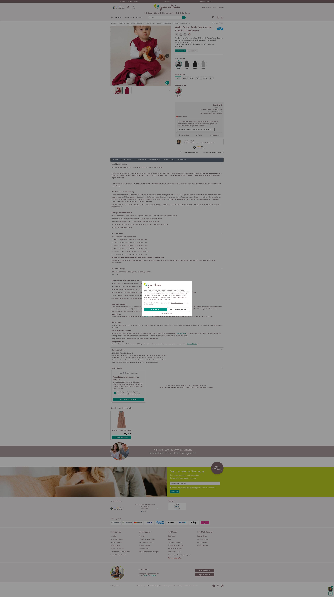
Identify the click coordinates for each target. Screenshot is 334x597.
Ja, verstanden (155, 309)
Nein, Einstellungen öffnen (178, 309)
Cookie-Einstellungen (177, 303)
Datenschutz (164, 313)
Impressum (170, 313)
